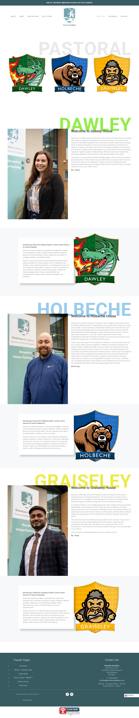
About (13, 16)
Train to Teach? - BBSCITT (23, 678)
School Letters (23, 682)
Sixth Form (47, 16)
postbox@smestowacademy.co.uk (112, 680)
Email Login (23, 685)
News (22, 16)
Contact (124, 16)
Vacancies (112, 16)
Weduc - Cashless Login (23, 670)
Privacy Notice (27, 700)
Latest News (23, 674)
